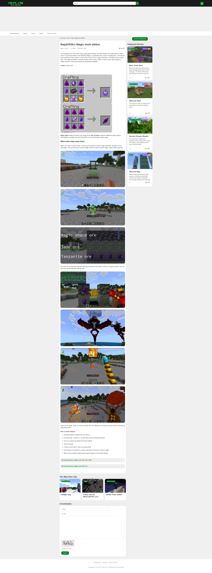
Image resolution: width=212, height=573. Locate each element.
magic (85, 53)
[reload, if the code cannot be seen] (68, 546)
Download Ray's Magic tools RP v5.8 (75, 466)
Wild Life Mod (135, 101)
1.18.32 (66, 48)
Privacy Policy (113, 562)
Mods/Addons (14, 33)
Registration (97, 562)
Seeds (41, 33)
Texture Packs (51, 33)
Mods (68, 38)
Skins (33, 33)
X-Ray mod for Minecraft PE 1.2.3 (90, 496)
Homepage (63, 38)
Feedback (105, 562)
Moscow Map (134, 172)
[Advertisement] (106, 19)
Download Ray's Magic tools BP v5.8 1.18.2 (77, 460)
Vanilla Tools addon (114, 494)
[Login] (202, 3)
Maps (25, 33)
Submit (65, 553)
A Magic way (65, 494)
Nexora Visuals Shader (138, 136)
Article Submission (140, 39)
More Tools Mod (136, 65)
